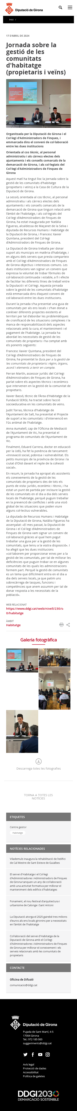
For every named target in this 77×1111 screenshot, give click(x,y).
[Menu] (71, 8)
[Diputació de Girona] (24, 8)
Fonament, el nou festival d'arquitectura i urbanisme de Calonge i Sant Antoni (35, 903)
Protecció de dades (34, 1068)
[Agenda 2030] (38, 1095)
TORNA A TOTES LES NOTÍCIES (38, 796)
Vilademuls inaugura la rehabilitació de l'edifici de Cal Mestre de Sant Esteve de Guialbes (38, 861)
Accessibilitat (31, 1072)
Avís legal (28, 1064)
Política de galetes (34, 1076)
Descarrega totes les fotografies (38, 768)
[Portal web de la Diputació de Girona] (33, 1021)
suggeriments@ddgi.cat (37, 1043)
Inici (11, 19)
